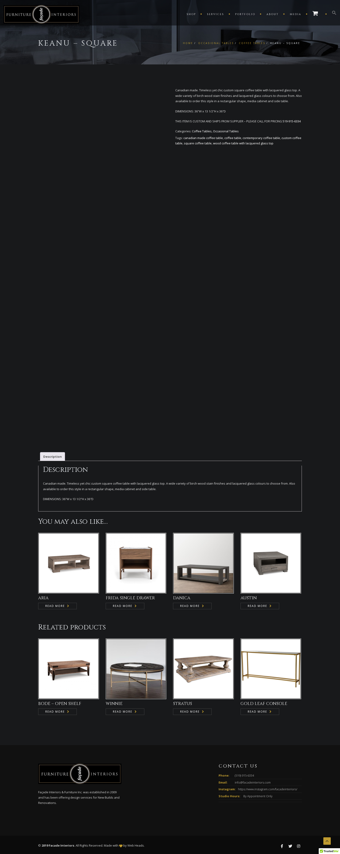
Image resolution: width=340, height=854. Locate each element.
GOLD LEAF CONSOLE (264, 704)
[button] (332, 14)
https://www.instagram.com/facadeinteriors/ (267, 789)
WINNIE (114, 704)
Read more (55, 606)
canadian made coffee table (203, 138)
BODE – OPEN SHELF (59, 704)
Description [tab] (52, 456)
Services (215, 14)
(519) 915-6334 (244, 775)
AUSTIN (249, 598)
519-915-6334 (292, 121)
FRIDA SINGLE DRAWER (130, 598)
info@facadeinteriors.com (253, 782)
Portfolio (245, 14)
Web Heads (135, 845)
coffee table (232, 138)
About (272, 14)
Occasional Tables (216, 43)
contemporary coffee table (261, 138)
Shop (191, 14)
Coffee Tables (252, 43)
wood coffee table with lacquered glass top (243, 143)
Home (188, 43)
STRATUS (182, 704)
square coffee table (198, 143)
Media (295, 14)
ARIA (43, 598)
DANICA (181, 598)
